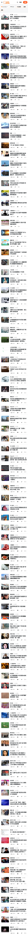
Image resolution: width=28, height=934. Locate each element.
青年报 (11, 495)
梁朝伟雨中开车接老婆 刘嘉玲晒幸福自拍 (18, 193)
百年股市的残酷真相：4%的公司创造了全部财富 (18, 136)
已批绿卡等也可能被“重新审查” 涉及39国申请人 (18, 409)
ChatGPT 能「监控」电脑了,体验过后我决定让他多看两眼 (18, 803)
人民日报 (12, 270)
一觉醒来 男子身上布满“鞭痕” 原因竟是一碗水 (18, 696)
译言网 (11, 887)
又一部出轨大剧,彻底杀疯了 (17, 832)
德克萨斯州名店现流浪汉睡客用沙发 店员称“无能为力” (18, 518)
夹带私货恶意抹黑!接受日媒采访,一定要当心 (18, 841)
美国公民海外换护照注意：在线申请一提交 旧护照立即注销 (18, 459)
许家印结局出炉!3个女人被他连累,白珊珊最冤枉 (18, 783)
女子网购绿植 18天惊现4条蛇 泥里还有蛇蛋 (18, 676)
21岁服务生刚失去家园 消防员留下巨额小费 (18, 449)
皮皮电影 (12, 644)
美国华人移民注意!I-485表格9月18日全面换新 (18, 823)
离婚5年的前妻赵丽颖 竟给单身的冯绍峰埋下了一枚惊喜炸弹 (18, 155)
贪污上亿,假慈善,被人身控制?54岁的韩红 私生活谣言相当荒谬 (18, 647)
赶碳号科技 (12, 858)
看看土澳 (12, 810)
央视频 (11, 436)
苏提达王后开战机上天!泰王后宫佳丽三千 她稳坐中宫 (18, 890)
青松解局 (12, 584)
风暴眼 (11, 337)
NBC (11, 317)
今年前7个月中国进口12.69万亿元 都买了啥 (18, 528)
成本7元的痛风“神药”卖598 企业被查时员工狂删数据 (18, 96)
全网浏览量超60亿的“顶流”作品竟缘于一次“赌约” (18, 498)
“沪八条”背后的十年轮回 (17, 145)
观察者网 (12, 84)
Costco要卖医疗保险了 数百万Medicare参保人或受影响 (18, 380)
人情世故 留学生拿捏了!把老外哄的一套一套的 (18, 637)
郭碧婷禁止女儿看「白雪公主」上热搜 (17, 429)
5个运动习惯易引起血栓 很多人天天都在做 (18, 726)
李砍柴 (11, 624)
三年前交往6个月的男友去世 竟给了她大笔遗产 (18, 360)
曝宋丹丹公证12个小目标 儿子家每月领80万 (18, 67)
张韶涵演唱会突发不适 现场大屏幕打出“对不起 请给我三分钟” (18, 538)
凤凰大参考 (12, 74)
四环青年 (12, 44)
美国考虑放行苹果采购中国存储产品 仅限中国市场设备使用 (18, 57)
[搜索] (17, 2)
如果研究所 (12, 34)
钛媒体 (11, 683)
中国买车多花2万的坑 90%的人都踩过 (18, 478)
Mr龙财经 (12, 741)
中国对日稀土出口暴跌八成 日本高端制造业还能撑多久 (18, 37)
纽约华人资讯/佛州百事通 (15, 877)
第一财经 (12, 93)
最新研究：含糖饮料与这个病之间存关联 (18, 330)
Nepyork (12, 406)
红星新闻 (12, 200)
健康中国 (12, 240)
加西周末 (12, 357)
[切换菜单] (2, 2)
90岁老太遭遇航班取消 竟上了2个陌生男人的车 (18, 399)
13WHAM (12, 416)
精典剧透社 (12, 594)
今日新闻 (19, 6)
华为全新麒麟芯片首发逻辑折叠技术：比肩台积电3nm (18, 174)
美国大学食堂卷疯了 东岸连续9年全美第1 (18, 253)
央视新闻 (12, 103)
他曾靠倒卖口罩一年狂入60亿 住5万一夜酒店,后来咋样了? (18, 851)
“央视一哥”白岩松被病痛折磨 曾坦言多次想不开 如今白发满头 (18, 911)
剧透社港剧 (12, 191)
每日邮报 (12, 868)
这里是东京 (12, 838)
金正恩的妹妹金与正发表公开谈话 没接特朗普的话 (18, 27)
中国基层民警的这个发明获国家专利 (18, 106)
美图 (2, 10)
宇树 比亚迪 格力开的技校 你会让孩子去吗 (18, 184)
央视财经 (12, 525)
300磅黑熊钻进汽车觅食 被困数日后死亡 (18, 320)
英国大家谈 (12, 634)
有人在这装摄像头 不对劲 (17, 272)
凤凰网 (11, 653)
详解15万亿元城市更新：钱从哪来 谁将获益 (18, 310)
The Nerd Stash (13, 367)
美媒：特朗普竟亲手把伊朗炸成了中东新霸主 (18, 17)
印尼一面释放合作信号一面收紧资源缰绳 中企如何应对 (18, 76)
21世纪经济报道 (13, 347)
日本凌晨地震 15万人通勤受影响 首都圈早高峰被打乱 (18, 263)
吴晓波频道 (12, 181)
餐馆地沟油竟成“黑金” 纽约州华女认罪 (18, 419)
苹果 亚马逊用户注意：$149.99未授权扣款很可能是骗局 (18, 469)
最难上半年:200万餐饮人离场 (18, 735)
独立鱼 (11, 830)
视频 (25, 6)
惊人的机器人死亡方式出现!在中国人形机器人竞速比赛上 (18, 716)
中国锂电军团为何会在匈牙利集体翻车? (18, 861)
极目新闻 (12, 673)
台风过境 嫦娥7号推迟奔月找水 (18, 930)
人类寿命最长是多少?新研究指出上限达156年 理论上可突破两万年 (18, 667)
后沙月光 (12, 790)
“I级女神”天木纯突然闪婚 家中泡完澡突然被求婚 (18, 116)
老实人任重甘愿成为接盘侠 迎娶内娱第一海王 (18, 597)
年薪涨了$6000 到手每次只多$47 (18, 370)
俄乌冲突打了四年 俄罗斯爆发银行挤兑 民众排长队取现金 (18, 587)
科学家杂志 (12, 278)
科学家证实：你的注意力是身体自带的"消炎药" (18, 281)
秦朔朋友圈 (12, 143)
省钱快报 (12, 250)
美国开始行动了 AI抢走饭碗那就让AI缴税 (18, 300)
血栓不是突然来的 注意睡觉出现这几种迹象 (18, 548)
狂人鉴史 (12, 161)
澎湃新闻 (12, 614)
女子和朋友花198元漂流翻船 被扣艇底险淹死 (18, 617)
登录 (20, 2)
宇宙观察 (12, 230)
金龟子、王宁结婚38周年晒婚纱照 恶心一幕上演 (18, 813)
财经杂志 (12, 307)
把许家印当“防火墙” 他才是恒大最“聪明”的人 (18, 744)
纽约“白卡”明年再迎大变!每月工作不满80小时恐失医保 (18, 763)
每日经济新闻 (13, 123)
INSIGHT (12, 426)
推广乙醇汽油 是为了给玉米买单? (18, 773)
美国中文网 (12, 327)
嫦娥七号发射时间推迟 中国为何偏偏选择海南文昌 (18, 164)
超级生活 (12, 396)
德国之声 (12, 927)
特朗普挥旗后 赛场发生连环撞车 (18, 203)
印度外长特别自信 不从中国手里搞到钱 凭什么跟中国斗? (18, 920)
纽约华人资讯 (13, 760)
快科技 (11, 54)
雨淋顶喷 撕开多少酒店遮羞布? (17, 607)
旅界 (11, 604)
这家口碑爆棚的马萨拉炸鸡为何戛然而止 (18, 557)
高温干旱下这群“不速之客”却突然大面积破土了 (18, 567)
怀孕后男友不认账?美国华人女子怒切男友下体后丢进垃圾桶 (18, 754)
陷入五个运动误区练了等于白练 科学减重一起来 (18, 243)
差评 (11, 770)
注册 (25, 2)
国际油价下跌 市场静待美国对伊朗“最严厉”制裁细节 (18, 291)
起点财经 (12, 298)
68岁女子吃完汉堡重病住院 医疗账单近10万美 (18, 508)
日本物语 (12, 260)
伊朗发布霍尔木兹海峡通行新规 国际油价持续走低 (18, 350)
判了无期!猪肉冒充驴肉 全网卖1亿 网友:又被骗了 (18, 706)
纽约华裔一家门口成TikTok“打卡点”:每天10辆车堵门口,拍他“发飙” (18, 881)
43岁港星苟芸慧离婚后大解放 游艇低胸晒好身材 (18, 577)
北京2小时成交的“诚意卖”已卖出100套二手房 (18, 488)
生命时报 (12, 723)
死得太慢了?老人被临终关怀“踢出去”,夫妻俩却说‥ (18, 870)
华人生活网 (12, 446)
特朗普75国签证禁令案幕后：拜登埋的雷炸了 (18, 86)
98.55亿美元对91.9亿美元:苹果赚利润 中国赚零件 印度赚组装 (18, 901)
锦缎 (11, 133)
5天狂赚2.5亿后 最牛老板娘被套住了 (18, 213)
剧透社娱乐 (12, 574)
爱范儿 (11, 800)
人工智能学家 (13, 663)
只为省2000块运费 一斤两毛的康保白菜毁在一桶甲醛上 (18, 340)
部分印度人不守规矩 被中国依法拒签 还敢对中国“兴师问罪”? (18, 657)
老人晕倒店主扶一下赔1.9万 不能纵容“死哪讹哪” (18, 47)
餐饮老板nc (12, 732)
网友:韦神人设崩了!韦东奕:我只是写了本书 (18, 627)
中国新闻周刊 (13, 24)
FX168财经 (12, 288)
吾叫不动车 (12, 475)
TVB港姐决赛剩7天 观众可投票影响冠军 (18, 223)
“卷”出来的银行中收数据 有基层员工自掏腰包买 (18, 126)
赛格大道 (12, 387)
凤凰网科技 (12, 485)
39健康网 (12, 545)
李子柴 (11, 703)
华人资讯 (12, 377)
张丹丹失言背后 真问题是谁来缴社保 (18, 389)
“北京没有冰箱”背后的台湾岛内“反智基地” (18, 793)
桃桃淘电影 (12, 113)
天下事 (11, 14)
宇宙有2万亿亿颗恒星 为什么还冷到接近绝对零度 (18, 233)
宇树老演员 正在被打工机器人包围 (18, 686)
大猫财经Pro (12, 210)
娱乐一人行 (12, 64)
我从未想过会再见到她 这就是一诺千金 (18, 439)
